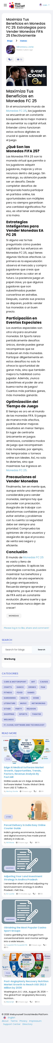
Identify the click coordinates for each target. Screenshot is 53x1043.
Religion (31, 708)
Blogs (10, 41)
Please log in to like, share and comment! (26, 627)
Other (7, 708)
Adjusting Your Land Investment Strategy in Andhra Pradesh (23, 878)
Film (43, 687)
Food (20, 692)
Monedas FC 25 (16, 111)
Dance (20, 687)
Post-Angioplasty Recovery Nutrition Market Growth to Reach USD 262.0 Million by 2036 (26, 984)
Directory (27, 1024)
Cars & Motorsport (15, 681)
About (5, 1020)
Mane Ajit (10, 1002)
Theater (36, 714)
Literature (9, 703)
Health (24, 698)
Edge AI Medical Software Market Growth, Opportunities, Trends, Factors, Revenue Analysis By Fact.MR (24, 772)
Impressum (35, 1020)
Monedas (14, 615)
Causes (44, 681)
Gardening (10, 698)
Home (36, 698)
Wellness (9, 719)
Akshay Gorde (12, 791)
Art (33, 681)
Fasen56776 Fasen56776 (16, 945)
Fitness (8, 692)
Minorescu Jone (25, 46)
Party (18, 708)
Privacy (24, 1020)
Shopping (9, 714)
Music (23, 703)
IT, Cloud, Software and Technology (24, 725)
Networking (38, 703)
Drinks (32, 687)
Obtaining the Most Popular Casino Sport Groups (25, 929)
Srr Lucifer (10, 894)
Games (23, 41)
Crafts (8, 687)
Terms (14, 1020)
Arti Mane (10, 842)
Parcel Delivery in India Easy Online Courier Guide (24, 827)
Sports (23, 714)
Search (41, 649)
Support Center (12, 1024)
